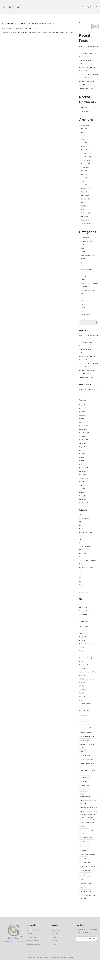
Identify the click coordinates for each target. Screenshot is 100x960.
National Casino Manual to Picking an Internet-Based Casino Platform (87, 67)
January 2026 (85, 150)
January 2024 (85, 195)
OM (82, 297)
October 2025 (85, 160)
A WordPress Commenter (89, 108)
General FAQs (55, 937)
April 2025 (84, 181)
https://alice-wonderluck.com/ (85, 795)
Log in (81, 604)
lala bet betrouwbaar (86, 837)
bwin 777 (83, 751)
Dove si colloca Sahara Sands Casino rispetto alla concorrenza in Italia (87, 57)
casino (83, 258)
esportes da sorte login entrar (87, 772)
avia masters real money (87, 728)
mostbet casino (85, 870)
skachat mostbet (85, 891)
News (83, 293)
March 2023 (84, 209)
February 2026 (85, 146)
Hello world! (86, 111)
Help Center (55, 933)
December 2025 (86, 153)
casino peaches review (87, 759)
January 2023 (85, 216)
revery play (83, 887)
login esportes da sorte (87, 854)
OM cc (83, 300)
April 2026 (84, 139)
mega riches (84, 866)
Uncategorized (85, 314)
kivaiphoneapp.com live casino (87, 832)
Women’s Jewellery (33, 940)
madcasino (83, 858)
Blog (82, 248)
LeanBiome (83, 842)
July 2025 (84, 171)
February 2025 (85, 188)
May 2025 (84, 178)
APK (82, 244)
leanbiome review (85, 846)
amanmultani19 (19, 28)
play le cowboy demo (86, 879)
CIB (82, 265)
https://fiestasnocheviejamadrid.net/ (88, 802)
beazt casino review (86, 732)
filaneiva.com (84, 777)
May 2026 (84, 136)
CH (82, 262)
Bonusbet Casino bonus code (87, 746)
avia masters (84, 720)
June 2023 (84, 202)
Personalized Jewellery (34, 944)
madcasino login (85, 862)
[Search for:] (89, 323)
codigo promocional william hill (88, 765)
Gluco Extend (84, 785)
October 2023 (85, 199)
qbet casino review (86, 883)
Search (81, 23)
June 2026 (84, 132)
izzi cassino (83, 826)
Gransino (83, 789)
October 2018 (85, 223)
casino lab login (85, 755)
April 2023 (84, 206)
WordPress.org (83, 614)
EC (82, 272)
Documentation (56, 930)
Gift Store (30, 933)
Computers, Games (87, 269)
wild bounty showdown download (87, 897)
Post (82, 304)
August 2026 (85, 125)
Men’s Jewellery (32, 937)
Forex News (84, 276)
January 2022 (85, 220)
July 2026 (84, 129)
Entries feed (83, 607)
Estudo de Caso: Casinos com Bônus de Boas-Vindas (27, 23)
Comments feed (84, 611)
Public (83, 307)
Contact (54, 944)
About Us (54, 940)
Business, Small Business (88, 255)
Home (79, 7)
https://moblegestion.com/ (88, 807)
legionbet (83, 850)
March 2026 (84, 143)
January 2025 (85, 192)
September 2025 (86, 164)
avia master (83, 715)
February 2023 (85, 213)
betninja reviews (85, 740)
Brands (83, 251)
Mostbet (93, 866)
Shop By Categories (33, 930)
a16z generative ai (86, 241)
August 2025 (85, 167)
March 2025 (84, 185)
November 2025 (86, 157)
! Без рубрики (85, 237)
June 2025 (84, 174)
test (82, 311)
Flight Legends (84, 781)
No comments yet (31, 28)
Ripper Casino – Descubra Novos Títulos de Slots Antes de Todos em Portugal (88, 85)
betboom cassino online (87, 736)
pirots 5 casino (84, 875)
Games (83, 279)
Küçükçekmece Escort (88, 290)
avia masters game (86, 724)
